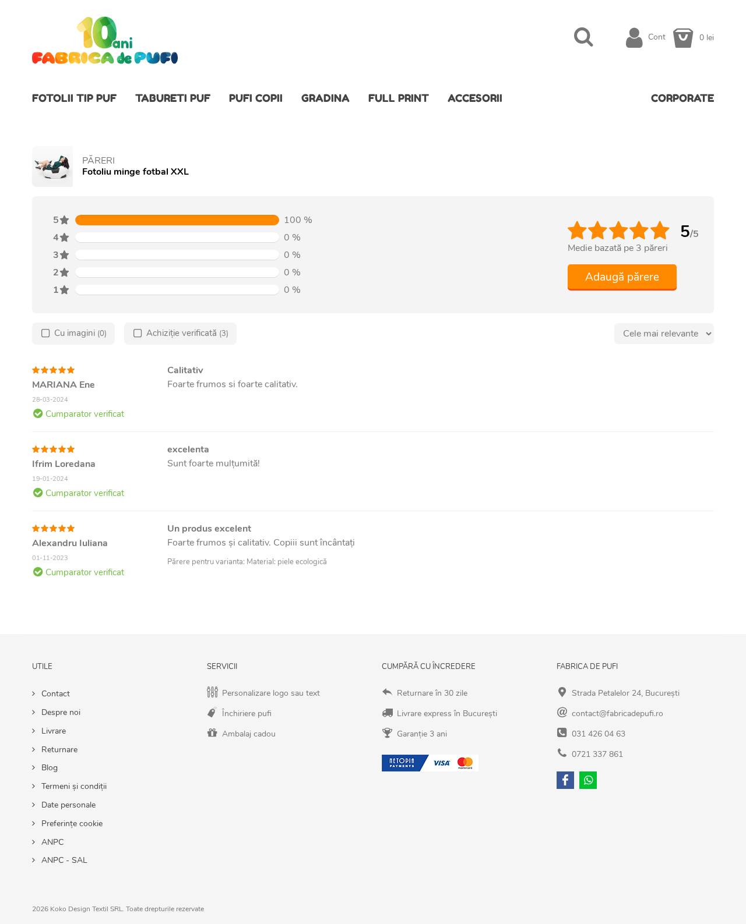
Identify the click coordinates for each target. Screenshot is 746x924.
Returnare (58, 749)
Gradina (325, 97)
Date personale (67, 804)
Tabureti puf (172, 97)
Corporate (682, 97)
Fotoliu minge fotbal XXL (135, 172)
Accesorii (475, 97)
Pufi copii (256, 97)
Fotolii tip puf (74, 97)
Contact (54, 693)
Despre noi (59, 712)
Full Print (398, 97)
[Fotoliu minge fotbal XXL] (52, 166)
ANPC (51, 842)
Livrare (52, 731)
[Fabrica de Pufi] (105, 37)
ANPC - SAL (63, 860)
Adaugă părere (622, 277)
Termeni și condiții (73, 786)
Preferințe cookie (71, 823)
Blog (48, 767)
